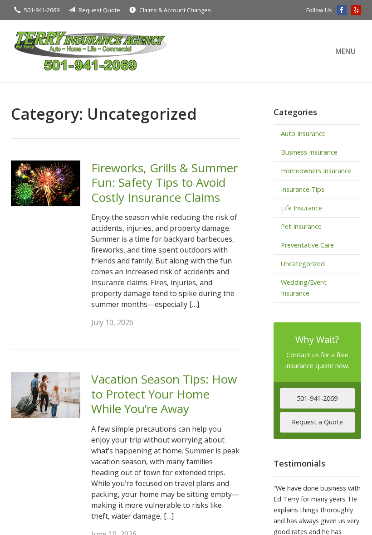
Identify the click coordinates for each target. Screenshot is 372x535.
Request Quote (99, 10)
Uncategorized (303, 263)
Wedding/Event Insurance (304, 287)
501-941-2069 (41, 10)
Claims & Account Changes (175, 10)
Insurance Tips (302, 189)
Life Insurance (301, 208)
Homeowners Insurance (316, 170)
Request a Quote (317, 422)
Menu (345, 51)
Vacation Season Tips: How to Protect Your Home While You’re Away (164, 394)
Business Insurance (309, 152)
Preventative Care (307, 245)
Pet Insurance (301, 226)
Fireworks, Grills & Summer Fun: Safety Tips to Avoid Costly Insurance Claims (164, 182)
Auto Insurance (303, 133)
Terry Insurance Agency (90, 51)
